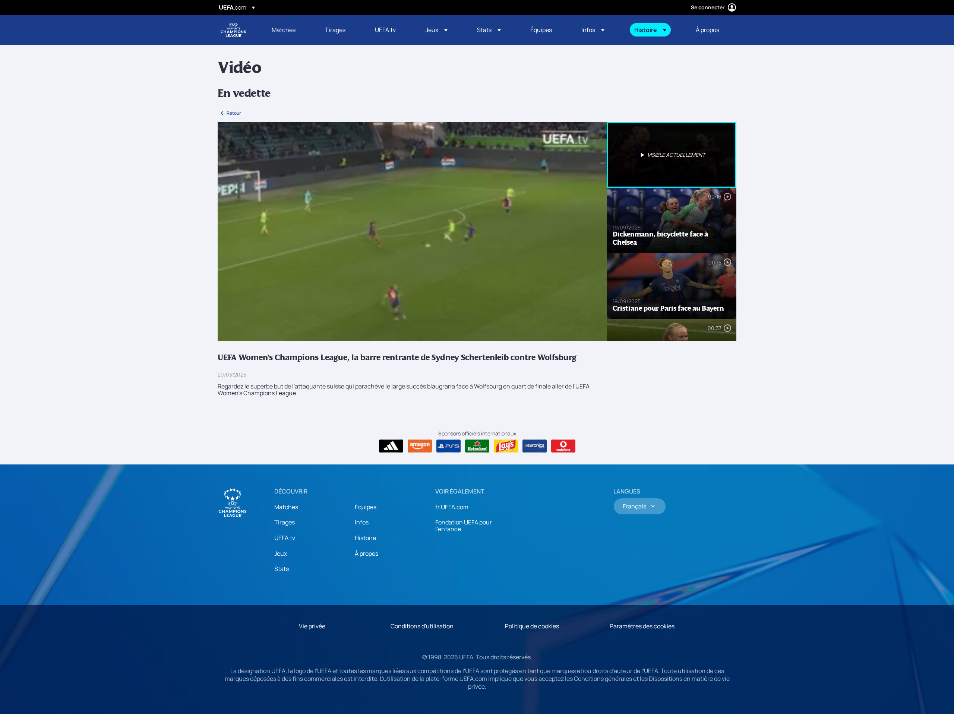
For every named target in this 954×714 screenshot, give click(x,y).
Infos (362, 522)
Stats (281, 569)
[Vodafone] (563, 446)
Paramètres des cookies (642, 626)
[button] (436, 30)
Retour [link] (234, 113)
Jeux (280, 553)
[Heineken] (477, 446)
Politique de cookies (532, 626)
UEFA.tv (284, 538)
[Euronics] (534, 446)
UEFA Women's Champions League (233, 30)
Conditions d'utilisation (422, 626)
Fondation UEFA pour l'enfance (463, 525)
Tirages (284, 522)
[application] (412, 231)
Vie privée (312, 626)
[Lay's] (506, 446)
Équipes (365, 507)
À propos (366, 553)
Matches (286, 507)
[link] (283, 30)
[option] (671, 155)
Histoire (365, 538)
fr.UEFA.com (451, 507)
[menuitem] (289, 30)
